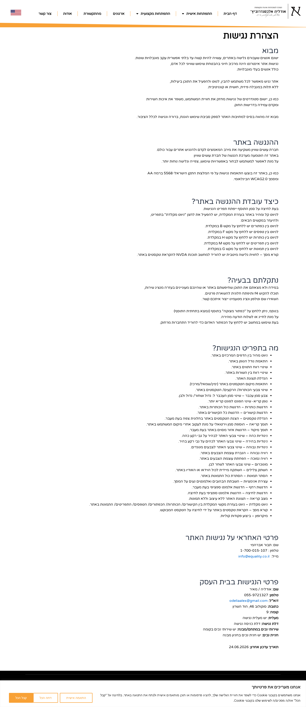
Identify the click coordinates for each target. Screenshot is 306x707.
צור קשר (45, 13)
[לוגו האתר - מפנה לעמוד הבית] (275, 11)
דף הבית (230, 13)
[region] (153, 693)
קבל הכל (21, 698)
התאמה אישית (76, 698)
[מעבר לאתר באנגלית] (16, 12)
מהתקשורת (92, 13)
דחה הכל (46, 698)
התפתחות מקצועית (155, 13)
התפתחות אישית (199, 13)
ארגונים (119, 13)
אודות (67, 13)
